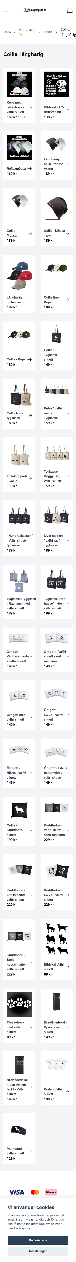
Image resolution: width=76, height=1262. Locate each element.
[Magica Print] (35, 10)
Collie (48, 32)
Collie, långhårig (68, 32)
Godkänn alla (38, 1240)
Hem (7, 32)
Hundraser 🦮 (27, 32)
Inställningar (38, 1251)
